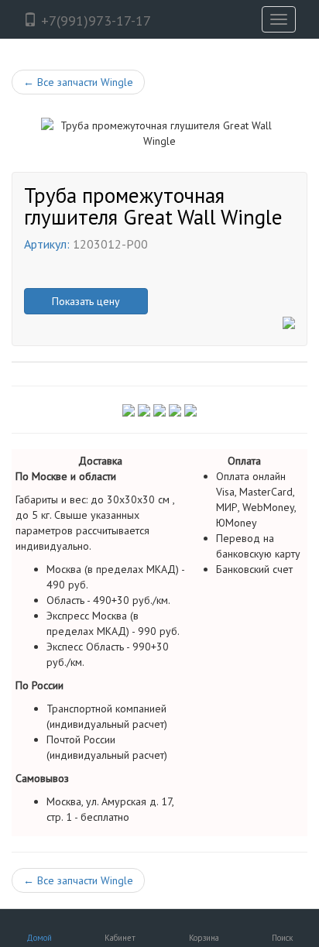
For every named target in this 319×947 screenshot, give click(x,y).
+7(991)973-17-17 (94, 20)
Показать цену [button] (86, 301)
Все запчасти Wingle (78, 82)
